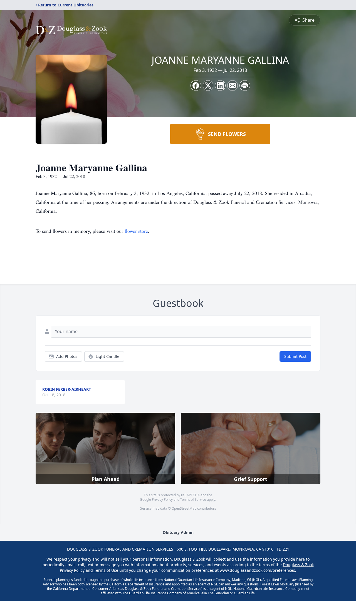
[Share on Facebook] (196, 85)
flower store (136, 231)
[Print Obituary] (245, 85)
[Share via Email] (233, 85)
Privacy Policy (162, 499)
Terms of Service (193, 499)
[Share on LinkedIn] (220, 85)
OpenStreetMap (184, 508)
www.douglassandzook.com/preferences (257, 570)
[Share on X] (208, 85)
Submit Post (295, 356)
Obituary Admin (178, 532)
